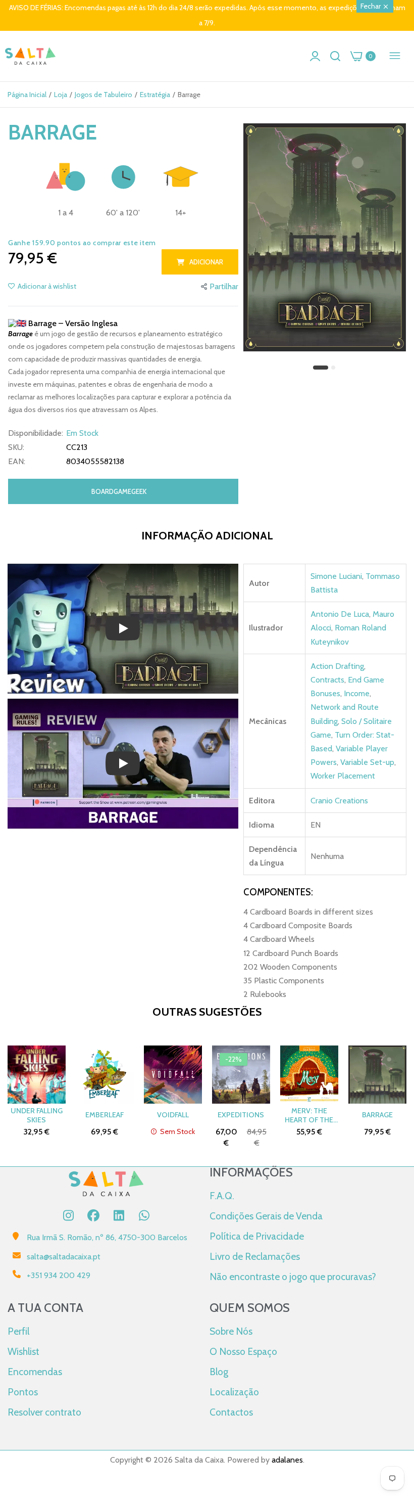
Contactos (231, 1412)
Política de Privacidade (257, 1236)
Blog (219, 1372)
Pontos (23, 1392)
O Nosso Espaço (243, 1351)
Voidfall (173, 1114)
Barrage (377, 1114)
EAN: (16, 461)
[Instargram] (68, 1215)
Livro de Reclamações (255, 1256)
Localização (234, 1392)
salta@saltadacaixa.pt (63, 1256)
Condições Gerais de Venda (266, 1216)
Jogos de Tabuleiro (103, 94)
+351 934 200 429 (58, 1275)
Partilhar (224, 286)
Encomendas (35, 1372)
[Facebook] (93, 1215)
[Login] (315, 56)
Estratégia (155, 94)
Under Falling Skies (37, 1115)
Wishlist (23, 1351)
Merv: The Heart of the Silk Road (309, 1115)
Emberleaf (104, 1114)
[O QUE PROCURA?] (335, 56)
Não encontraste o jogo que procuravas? (293, 1276)
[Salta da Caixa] (30, 56)
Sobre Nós (231, 1331)
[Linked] (119, 1215)
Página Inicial (27, 94)
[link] (393, 1416)
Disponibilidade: (35, 433)
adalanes (287, 1460)
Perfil (18, 1331)
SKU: (16, 447)
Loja (60, 94)
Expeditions (241, 1114)
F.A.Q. (222, 1196)
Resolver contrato (44, 1412)
